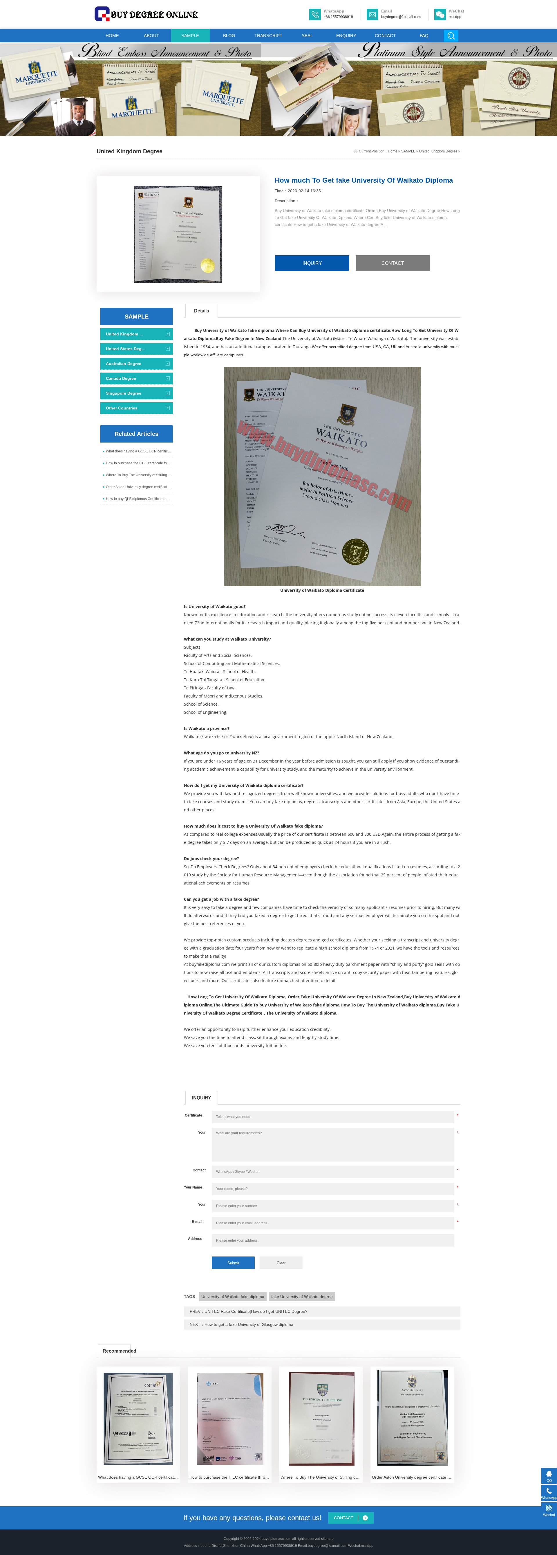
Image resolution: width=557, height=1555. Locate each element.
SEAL (307, 35)
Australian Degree (123, 363)
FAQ (424, 35)
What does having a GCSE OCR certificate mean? (139, 451)
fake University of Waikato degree (302, 1296)
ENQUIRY (346, 35)
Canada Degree (121, 378)
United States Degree (126, 348)
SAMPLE (190, 35)
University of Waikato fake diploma (232, 1296)
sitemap (327, 1539)
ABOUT (151, 35)
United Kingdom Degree (438, 151)
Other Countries (122, 408)
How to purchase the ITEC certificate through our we (139, 463)
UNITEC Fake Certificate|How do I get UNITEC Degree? (256, 1311)
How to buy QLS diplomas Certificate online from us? (139, 499)
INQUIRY (312, 263)
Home (392, 151)
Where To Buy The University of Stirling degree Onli (139, 475)
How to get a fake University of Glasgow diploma (249, 1324)
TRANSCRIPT (268, 35)
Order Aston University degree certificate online (139, 487)
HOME (112, 35)
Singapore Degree (123, 393)
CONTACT (385, 35)
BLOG (229, 35)
